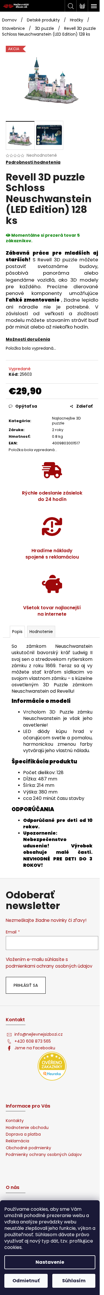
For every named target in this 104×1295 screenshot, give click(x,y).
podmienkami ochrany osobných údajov (49, 966)
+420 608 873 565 (32, 1041)
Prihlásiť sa (26, 985)
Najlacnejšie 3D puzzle (66, 420)
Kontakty (15, 1120)
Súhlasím (74, 1280)
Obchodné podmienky (28, 1148)
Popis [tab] (17, 631)
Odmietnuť (26, 1280)
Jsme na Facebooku (34, 1048)
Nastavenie (50, 1262)
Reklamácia (17, 1141)
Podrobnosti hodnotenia (33, 162)
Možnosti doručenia (28, 339)
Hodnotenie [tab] (41, 631)
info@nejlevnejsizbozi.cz (38, 1034)
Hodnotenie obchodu (27, 1127)
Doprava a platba (23, 1134)
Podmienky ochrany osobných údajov (44, 1154)
